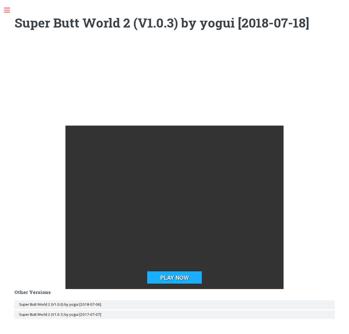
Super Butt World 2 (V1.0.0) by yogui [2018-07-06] (60, 304)
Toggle (10, 10)
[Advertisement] (175, 82)
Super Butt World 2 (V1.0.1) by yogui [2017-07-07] (60, 314)
